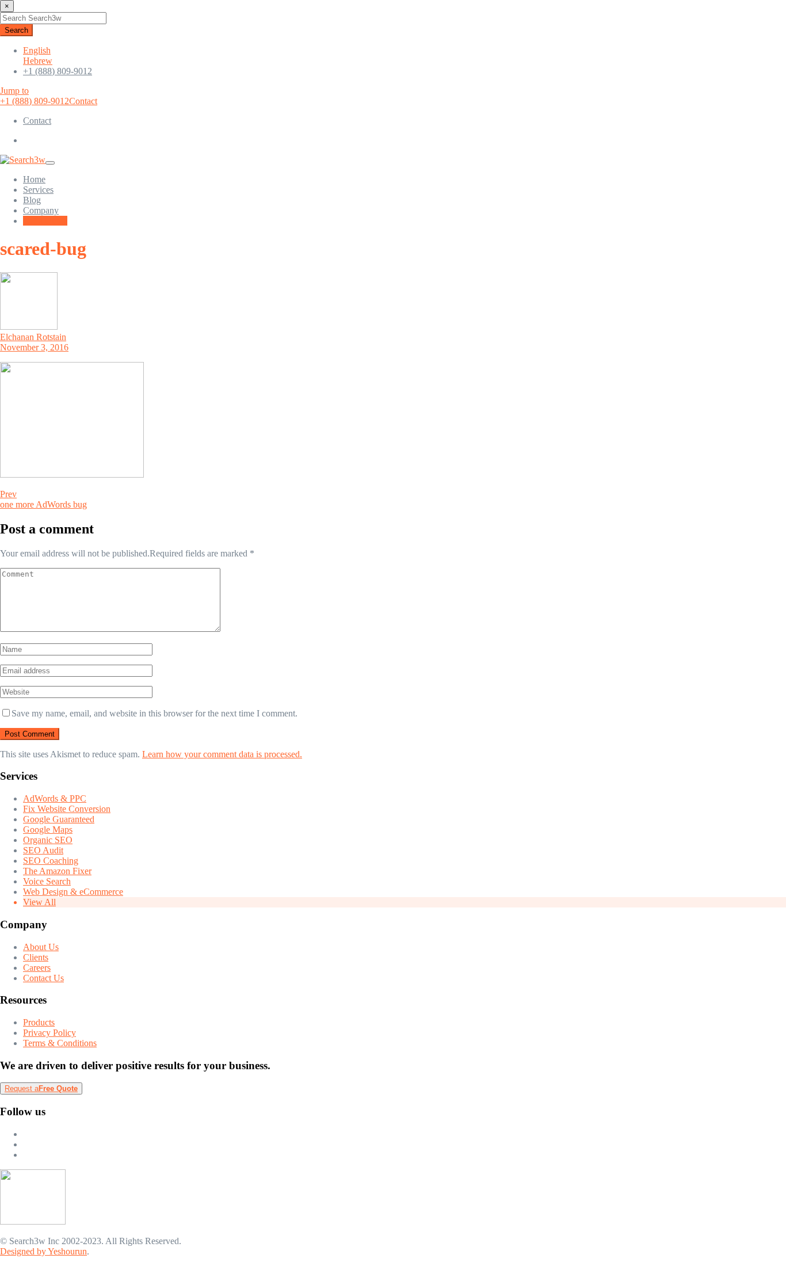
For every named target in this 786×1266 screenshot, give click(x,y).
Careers (37, 968)
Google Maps (48, 829)
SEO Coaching (50, 860)
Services (38, 190)
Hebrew (37, 61)
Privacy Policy (49, 1033)
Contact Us (43, 978)
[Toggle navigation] (50, 163)
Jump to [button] (14, 91)
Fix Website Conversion (66, 809)
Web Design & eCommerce (73, 892)
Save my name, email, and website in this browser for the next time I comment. (154, 713)
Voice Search (47, 881)
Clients (35, 957)
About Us (41, 947)
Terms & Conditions (60, 1043)
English (37, 50)
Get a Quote (45, 221)
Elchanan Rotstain (33, 337)
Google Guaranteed (58, 819)
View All (39, 902)
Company (41, 210)
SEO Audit (43, 850)
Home (34, 179)
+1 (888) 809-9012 (57, 71)
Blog (32, 200)
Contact (83, 101)
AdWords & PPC (54, 798)
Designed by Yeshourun (43, 1251)
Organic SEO (48, 840)
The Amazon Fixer (57, 871)
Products (39, 1022)
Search (16, 30)
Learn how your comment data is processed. (222, 754)
